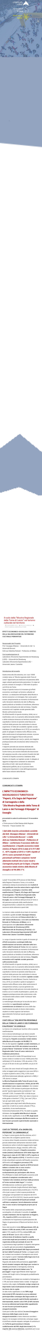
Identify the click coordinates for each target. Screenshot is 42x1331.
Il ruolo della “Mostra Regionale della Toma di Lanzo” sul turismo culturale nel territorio (19, 620)
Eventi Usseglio (9, 627)
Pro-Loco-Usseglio (26, 625)
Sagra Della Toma (20, 627)
